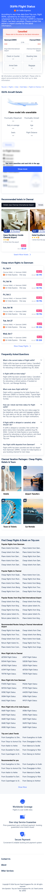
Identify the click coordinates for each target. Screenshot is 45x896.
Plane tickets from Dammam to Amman (11, 561)
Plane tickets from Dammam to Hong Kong (33, 548)
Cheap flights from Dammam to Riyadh (33, 556)
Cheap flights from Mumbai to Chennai (11, 579)
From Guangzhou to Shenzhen (11, 737)
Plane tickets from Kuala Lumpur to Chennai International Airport (33, 639)
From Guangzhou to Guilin (32, 737)
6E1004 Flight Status (9, 657)
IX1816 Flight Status (30, 715)
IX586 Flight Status (30, 696)
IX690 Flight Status (30, 723)
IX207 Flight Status (29, 719)
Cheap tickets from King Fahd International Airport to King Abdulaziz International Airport (33, 602)
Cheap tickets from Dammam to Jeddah (11, 565)
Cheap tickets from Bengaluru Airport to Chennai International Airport (33, 635)
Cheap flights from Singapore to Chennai (33, 591)
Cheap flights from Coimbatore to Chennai (11, 591)
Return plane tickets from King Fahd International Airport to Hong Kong (33, 614)
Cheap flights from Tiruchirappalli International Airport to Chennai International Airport (11, 635)
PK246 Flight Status (30, 684)
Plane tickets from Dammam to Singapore (11, 548)
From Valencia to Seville (31, 746)
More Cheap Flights (21, 346)
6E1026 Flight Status (30, 670)
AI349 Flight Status (8, 670)
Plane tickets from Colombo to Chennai (33, 575)
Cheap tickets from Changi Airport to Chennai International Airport (33, 630)
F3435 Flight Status (8, 684)
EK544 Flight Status (8, 661)
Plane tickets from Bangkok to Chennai (33, 583)
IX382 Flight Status (8, 692)
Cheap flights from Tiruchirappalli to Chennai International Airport (33, 643)
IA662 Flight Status (8, 701)
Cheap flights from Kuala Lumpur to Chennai (11, 575)
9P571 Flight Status (30, 701)
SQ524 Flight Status (30, 665)
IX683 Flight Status (8, 719)
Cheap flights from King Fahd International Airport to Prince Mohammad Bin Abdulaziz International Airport (11, 610)
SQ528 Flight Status (30, 661)
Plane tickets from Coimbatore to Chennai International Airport (11, 647)
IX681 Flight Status (8, 711)
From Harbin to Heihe (9, 746)
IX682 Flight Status (8, 723)
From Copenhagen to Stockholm (11, 754)
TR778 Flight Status (8, 674)
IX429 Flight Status (8, 715)
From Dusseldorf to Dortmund (11, 750)
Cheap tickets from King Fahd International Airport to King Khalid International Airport (11, 602)
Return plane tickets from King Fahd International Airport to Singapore (11, 614)
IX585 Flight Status (8, 727)
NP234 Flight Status (8, 688)
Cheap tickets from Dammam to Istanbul (33, 561)
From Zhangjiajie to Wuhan (32, 742)
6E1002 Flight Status (9, 665)
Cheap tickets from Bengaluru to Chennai (11, 587)
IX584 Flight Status (8, 696)
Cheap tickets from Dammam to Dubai (11, 552)
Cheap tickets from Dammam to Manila (33, 565)
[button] (41, 3)
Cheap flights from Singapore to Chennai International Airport (33, 647)
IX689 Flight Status (30, 727)
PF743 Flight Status (30, 688)
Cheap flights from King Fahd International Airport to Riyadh (33, 610)
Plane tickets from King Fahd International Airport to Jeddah (33, 618)
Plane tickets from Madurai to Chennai (11, 583)
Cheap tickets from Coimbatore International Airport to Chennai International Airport (11, 639)
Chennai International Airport (34, 50)
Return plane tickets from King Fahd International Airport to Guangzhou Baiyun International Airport (33, 606)
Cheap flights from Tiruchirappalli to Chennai (33, 587)
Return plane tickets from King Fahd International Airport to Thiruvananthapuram (11, 618)
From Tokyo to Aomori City (11, 742)
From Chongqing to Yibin (32, 750)
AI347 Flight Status (30, 657)
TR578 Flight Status (30, 674)
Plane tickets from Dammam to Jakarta (11, 556)
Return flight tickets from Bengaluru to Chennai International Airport (11, 643)
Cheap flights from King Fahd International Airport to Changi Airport (11, 606)
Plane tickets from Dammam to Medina (33, 552)
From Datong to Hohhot (31, 754)
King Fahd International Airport (12, 50)
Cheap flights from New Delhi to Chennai (33, 579)
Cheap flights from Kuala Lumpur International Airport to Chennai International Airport (11, 630)
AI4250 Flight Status (30, 692)
